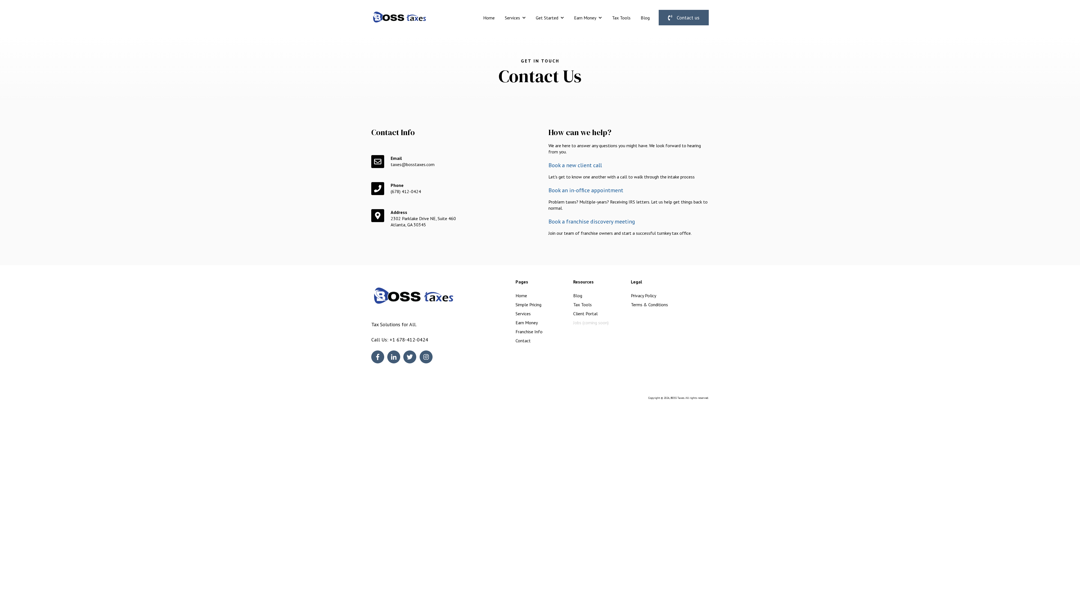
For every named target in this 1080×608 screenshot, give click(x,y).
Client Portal (585, 313)
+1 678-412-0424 (409, 339)
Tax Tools (621, 18)
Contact (523, 340)
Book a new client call (575, 165)
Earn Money (585, 18)
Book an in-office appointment (585, 190)
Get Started (547, 18)
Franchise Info (529, 331)
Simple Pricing (528, 304)
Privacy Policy (643, 295)
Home (489, 18)
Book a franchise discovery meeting (591, 221)
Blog (645, 18)
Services (512, 18)
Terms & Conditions (649, 304)
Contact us (688, 17)
